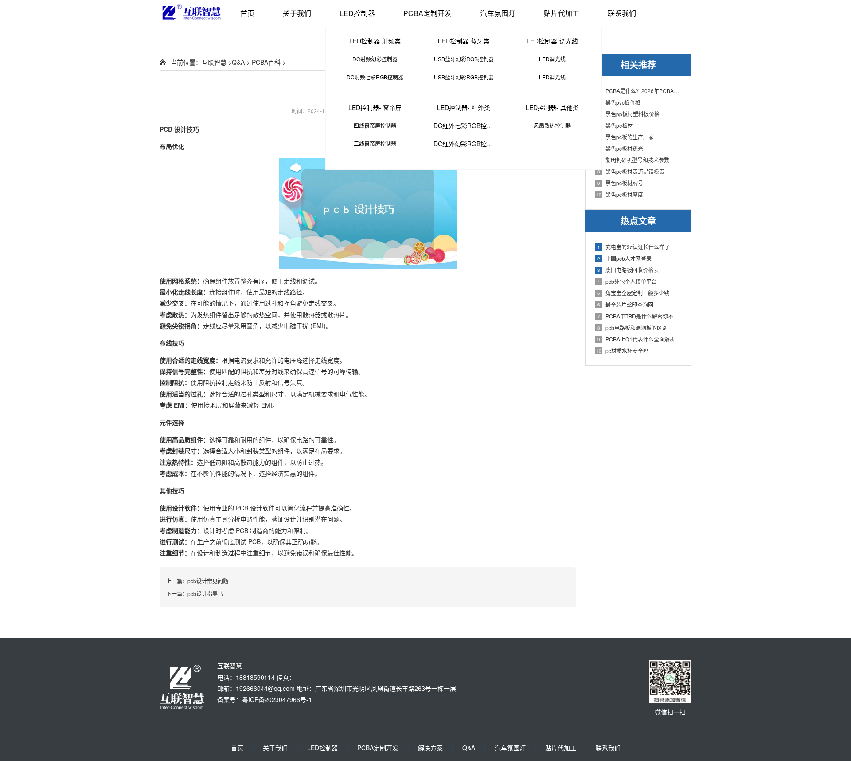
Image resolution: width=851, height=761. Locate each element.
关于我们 (297, 13)
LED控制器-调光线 (552, 40)
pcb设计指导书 (205, 593)
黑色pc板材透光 (620, 148)
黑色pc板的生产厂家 (625, 137)
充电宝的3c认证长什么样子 (633, 247)
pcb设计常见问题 (207, 580)
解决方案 (430, 747)
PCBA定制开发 (427, 13)
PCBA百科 (266, 62)
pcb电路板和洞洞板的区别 (632, 327)
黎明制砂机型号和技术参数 (633, 160)
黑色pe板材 (615, 125)
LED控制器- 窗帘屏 (375, 107)
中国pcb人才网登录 (624, 258)
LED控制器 (357, 13)
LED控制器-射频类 (375, 40)
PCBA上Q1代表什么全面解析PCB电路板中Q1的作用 (639, 339)
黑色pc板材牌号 (620, 183)
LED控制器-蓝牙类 (463, 40)
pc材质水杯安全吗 (622, 350)
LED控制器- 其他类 (552, 107)
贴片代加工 (561, 13)
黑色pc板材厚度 (619, 194)
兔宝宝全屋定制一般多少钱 (633, 293)
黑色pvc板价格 (618, 102)
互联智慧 (214, 62)
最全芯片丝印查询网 (625, 304)
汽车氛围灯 (497, 13)
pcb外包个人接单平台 (627, 281)
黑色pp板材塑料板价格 (628, 114)
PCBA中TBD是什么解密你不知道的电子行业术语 (639, 316)
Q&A (238, 62)
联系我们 (622, 13)
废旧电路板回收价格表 (628, 270)
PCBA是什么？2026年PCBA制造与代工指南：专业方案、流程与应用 (639, 90)
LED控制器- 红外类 (463, 107)
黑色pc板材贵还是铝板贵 (630, 171)
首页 (247, 13)
